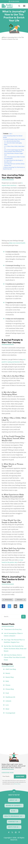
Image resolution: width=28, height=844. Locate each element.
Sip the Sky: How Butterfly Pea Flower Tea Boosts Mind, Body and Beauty (15, 649)
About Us (13, 800)
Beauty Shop (10, 677)
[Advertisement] (14, 225)
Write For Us (13, 827)
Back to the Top (14, 795)
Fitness (8, 685)
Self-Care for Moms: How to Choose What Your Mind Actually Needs (14, 657)
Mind (7, 709)
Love (7, 705)
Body (7, 681)
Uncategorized (10, 713)
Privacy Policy (17, 784)
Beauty (8, 673)
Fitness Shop (10, 689)
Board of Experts (13, 805)
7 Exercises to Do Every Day (13, 629)
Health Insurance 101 (13, 816)
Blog (13, 811)
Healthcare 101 (10, 697)
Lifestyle (8, 701)
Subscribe (14, 1)
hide (11, 133)
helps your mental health (17, 243)
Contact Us (13, 821)
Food (7, 693)
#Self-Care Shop (11, 669)
